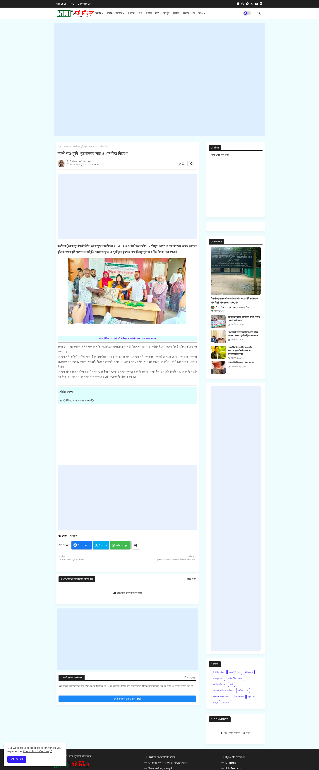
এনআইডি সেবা (234, 672)
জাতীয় (109, 13)
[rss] (261, 4)
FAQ (72, 4)
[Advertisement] (160, 79)
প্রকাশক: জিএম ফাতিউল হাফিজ (161, 757)
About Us (61, 4)
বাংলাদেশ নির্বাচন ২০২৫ (221, 696)
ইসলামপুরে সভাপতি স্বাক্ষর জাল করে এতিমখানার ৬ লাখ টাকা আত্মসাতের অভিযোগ (234, 300)
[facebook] (238, 4)
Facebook (84, 545)
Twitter (103, 545)
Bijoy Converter (235, 757)
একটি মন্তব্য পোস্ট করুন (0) (127, 699)
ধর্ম (193, 13)
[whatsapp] (242, 4)
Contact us (84, 4)
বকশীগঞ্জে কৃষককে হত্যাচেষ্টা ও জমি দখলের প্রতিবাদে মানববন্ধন (244, 318)
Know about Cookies (36, 751)
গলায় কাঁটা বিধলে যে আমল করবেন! (241, 362)
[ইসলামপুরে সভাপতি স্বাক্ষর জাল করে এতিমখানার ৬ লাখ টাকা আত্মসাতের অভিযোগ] (236, 271)
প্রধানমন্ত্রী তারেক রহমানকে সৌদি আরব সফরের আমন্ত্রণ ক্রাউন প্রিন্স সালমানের (243, 333)
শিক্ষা (157, 13)
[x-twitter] (252, 4)
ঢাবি (231, 684)
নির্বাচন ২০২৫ (243, 690)
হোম (59, 146)
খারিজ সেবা (249, 672)
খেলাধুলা (166, 13)
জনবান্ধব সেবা (218, 678)
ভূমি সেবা (251, 696)
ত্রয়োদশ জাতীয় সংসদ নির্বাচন (223, 690)
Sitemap (230, 763)
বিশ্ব (140, 13)
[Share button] (135, 545)
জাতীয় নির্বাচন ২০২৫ (235, 678)
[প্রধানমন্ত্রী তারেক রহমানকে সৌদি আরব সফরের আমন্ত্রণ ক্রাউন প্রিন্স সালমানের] (218, 336)
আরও (200, 13)
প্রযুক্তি (186, 13)
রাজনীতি (119, 13)
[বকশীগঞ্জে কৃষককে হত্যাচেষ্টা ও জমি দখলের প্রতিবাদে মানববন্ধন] (218, 321)
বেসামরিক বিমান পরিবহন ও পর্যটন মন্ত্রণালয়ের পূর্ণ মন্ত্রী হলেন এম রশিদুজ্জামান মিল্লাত (240, 351)
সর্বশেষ (98, 13)
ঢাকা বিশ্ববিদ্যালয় (219, 684)
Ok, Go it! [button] (17, 759)
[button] (259, 13)
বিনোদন (176, 13)
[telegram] (247, 4)
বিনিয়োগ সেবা (238, 696)
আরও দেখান (191, 579)
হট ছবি (215, 702)
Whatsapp (122, 545)
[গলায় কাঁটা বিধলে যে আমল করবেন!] (218, 367)
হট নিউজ (226, 702)
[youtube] (256, 4)
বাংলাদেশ (131, 13)
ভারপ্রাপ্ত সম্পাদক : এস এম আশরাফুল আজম (167, 763)
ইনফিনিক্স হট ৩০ (218, 672)
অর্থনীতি (149, 13)
